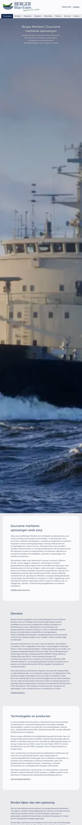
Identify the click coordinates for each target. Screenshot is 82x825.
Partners (58, 16)
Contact (76, 16)
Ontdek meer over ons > (20, 590)
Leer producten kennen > (21, 779)
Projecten (37, 16)
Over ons (67, 16)
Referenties (48, 16)
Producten (27, 16)
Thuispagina (7, 16)
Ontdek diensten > (18, 693)
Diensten (18, 16)
